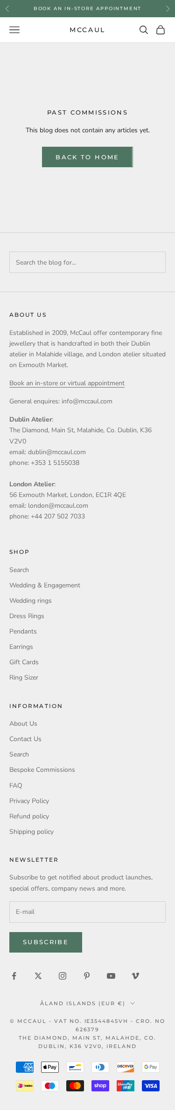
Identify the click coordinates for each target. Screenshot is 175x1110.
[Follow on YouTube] (111, 976)
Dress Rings (26, 616)
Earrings (21, 646)
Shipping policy (31, 831)
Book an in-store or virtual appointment (67, 383)
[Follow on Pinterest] (86, 976)
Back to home (87, 157)
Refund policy (29, 816)
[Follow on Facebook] (14, 976)
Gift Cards (24, 662)
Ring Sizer (23, 677)
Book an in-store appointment (87, 8)
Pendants (23, 631)
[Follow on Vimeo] (135, 976)
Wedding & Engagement (44, 585)
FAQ (15, 785)
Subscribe (46, 942)
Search (19, 569)
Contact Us (25, 739)
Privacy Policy (29, 801)
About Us (23, 723)
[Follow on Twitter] (38, 976)
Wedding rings (30, 600)
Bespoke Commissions (42, 769)
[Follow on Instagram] (62, 976)
